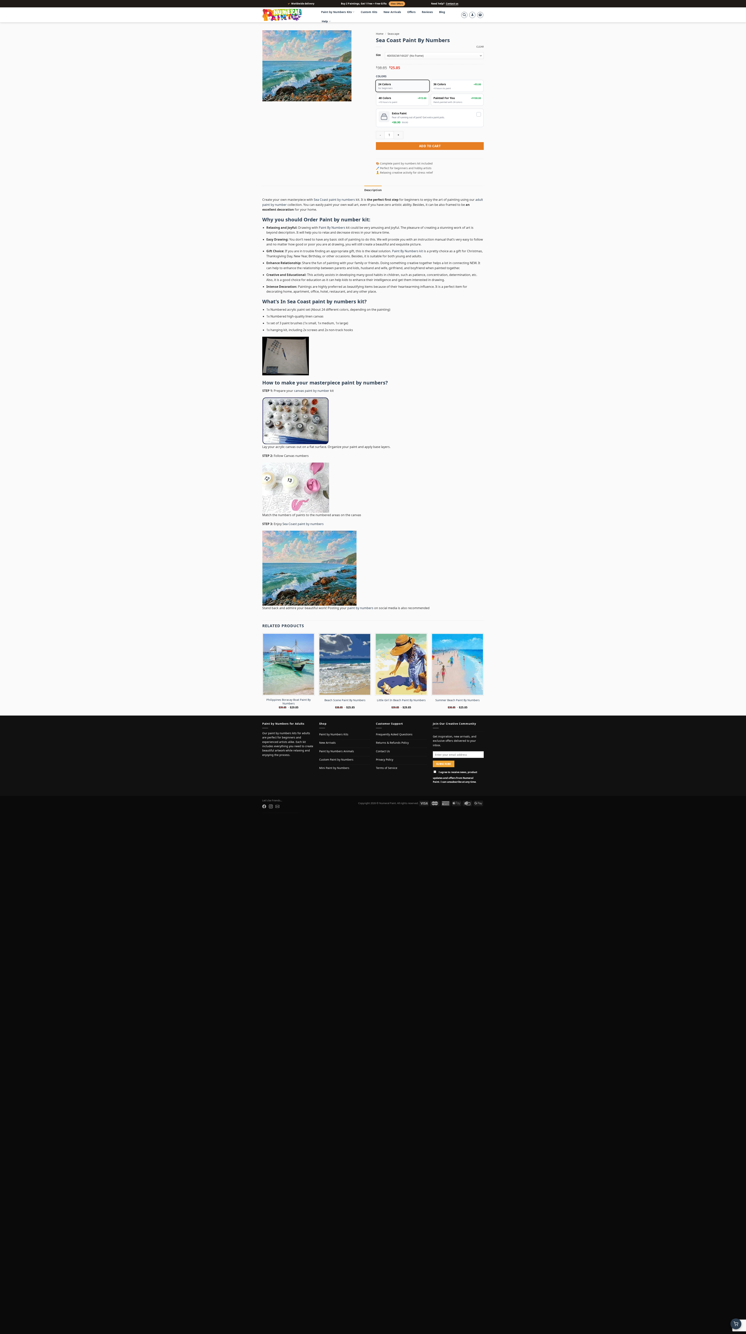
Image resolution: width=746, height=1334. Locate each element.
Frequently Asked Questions (394, 734)
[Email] (277, 806)
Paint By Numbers (332, 227)
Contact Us (383, 751)
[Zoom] (267, 96)
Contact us (452, 3)
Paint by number (340, 219)
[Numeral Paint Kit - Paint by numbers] (287, 15)
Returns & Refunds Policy (392, 742)
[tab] (373, 190)
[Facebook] (264, 806)
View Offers (397, 3)
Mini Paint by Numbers (334, 768)
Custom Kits (369, 12)
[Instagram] (271, 806)
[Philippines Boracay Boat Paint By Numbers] (288, 664)
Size (378, 55)
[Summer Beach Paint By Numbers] (457, 664)
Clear (480, 46)
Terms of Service (386, 768)
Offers (411, 12)
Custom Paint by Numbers (336, 759)
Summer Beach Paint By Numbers (457, 700)
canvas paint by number (311, 391)
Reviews (427, 12)
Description (373, 190)
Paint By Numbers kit (407, 251)
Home (379, 34)
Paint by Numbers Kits (336, 12)
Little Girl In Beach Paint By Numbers (401, 700)
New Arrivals (392, 12)
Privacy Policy (384, 759)
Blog (442, 12)
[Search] (464, 15)
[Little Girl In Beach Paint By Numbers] (401, 664)
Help (325, 21)
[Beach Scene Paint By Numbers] (345, 664)
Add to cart (430, 146)
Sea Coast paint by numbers (334, 199)
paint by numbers (363, 382)
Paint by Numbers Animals (336, 751)
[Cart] (480, 15)
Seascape (393, 34)
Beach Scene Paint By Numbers (344, 700)
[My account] (472, 15)
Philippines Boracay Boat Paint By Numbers (288, 701)
